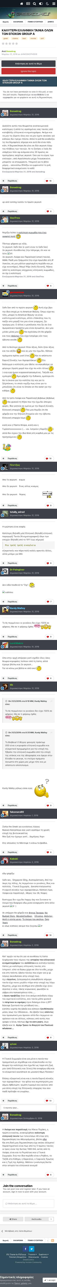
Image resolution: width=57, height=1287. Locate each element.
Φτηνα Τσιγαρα (36, 912)
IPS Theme (10, 1254)
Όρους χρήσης (20, 1283)
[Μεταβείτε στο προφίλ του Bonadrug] (5, 113)
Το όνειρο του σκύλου (33, 919)
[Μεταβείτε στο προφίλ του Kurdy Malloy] (5, 610)
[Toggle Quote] (6, 701)
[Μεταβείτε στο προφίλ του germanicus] (5, 294)
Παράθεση (12, 181)
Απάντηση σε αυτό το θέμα (28, 63)
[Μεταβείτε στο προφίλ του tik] (5, 687)
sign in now (16, 1192)
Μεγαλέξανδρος (24, 916)
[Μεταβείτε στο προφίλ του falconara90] (5, 814)
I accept (50, 1280)
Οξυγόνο (38, 916)
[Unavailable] (41, 788)
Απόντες (15, 336)
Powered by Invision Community (28, 1262)
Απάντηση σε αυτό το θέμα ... (22, 1203)
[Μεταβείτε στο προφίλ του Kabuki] (5, 860)
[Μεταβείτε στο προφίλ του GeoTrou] (5, 219)
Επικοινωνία (33, 1257)
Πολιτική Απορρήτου (17, 1257)
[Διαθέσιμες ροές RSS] (52, 1240)
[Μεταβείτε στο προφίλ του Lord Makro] (5, 645)
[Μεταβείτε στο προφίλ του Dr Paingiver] (5, 571)
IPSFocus (22, 1254)
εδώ (45, 1139)
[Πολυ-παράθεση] (3, 181)
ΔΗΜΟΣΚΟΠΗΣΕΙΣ (29, 54)
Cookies (44, 1257)
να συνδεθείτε (38, 94)
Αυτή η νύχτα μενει (11, 919)
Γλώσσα (32, 1254)
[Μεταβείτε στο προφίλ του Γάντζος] (5, 467)
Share (14, 1219)
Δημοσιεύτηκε (24, 114)
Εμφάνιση (43, 1254)
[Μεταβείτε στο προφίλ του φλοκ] (5, 1046)
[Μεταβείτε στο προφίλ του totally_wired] (5, 514)
